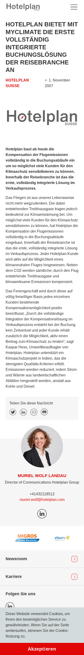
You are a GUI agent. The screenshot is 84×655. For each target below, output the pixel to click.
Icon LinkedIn (10, 606)
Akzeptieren (42, 648)
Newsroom (16, 558)
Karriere (14, 576)
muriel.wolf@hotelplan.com (42, 500)
